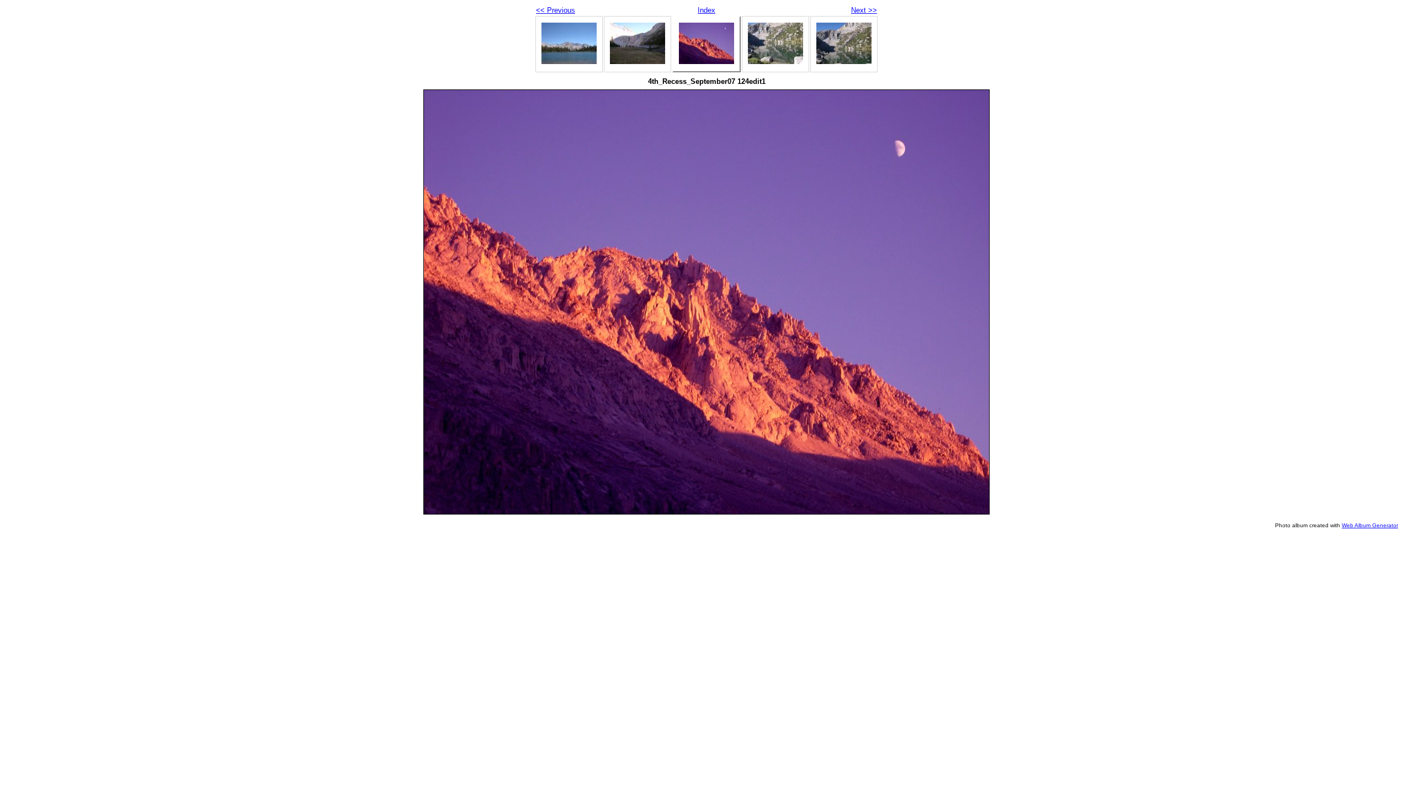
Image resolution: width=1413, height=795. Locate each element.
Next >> (864, 10)
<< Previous (555, 10)
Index (706, 10)
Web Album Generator (1370, 525)
